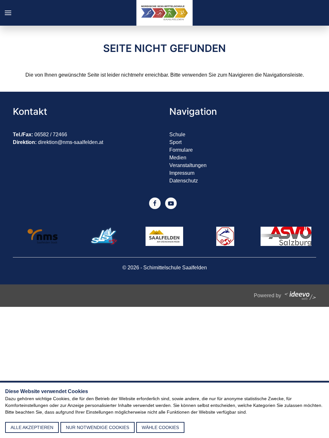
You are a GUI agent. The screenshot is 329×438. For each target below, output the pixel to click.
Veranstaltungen (188, 165)
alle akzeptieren (32, 427)
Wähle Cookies (160, 427)
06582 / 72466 (50, 134)
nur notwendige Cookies (97, 427)
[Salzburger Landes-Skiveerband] (104, 236)
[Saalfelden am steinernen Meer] (164, 236)
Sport (175, 142)
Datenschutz (183, 180)
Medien (177, 157)
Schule (177, 134)
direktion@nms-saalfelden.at (70, 142)
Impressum (181, 173)
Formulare (181, 150)
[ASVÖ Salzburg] (286, 236)
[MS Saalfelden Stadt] (43, 236)
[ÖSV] (225, 236)
